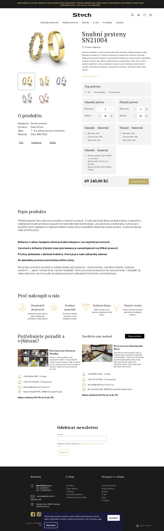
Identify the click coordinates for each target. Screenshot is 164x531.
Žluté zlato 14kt (94, 140)
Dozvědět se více (89, 76)
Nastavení (50, 525)
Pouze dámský (99, 92)
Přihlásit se (63, 452)
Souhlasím (113, 518)
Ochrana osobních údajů (76, 497)
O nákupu (70, 491)
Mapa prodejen (134, 336)
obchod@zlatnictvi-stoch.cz (36, 387)
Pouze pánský (114, 92)
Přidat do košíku (139, 181)
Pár (89, 92)
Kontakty (70, 485)
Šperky (105, 491)
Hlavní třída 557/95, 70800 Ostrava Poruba (42, 391)
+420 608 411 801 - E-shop (34, 376)
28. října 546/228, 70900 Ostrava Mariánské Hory (110, 389)
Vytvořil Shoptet (145, 525)
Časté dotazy (72, 488)
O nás (104, 494)
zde (99, 519)
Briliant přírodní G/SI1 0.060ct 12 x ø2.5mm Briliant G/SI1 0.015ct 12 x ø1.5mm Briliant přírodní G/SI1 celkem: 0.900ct (100, 162)
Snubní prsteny (39, 123)
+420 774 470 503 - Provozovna (37, 382)
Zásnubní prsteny (109, 485)
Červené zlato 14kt (95, 137)
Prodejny (105, 500)
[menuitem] (49, 22)
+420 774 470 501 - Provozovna (102, 379)
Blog (104, 497)
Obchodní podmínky (74, 494)
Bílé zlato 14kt (93, 133)
